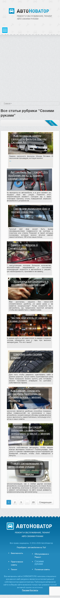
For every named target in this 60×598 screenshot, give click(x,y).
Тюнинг (14, 569)
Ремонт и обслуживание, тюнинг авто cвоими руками (34, 17)
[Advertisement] (30, 70)
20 (33, 502)
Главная (7, 103)
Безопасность (17, 553)
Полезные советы (42, 569)
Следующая (45, 502)
